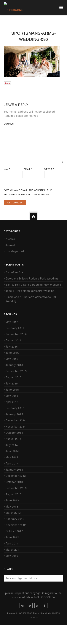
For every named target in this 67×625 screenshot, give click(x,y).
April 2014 (12, 463)
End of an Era (14, 272)
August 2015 (14, 377)
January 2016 (14, 365)
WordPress (25, 613)
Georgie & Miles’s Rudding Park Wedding (32, 278)
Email (28, 168)
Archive (10, 239)
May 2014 (12, 457)
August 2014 (14, 439)
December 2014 (16, 420)
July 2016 (12, 346)
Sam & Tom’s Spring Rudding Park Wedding (33, 284)
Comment (10, 123)
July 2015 (12, 383)
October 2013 (14, 482)
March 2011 (13, 549)
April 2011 (12, 543)
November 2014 (16, 426)
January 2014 (14, 469)
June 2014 (12, 451)
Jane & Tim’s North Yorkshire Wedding (30, 291)
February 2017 (15, 328)
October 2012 (14, 531)
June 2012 (12, 537)
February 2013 (15, 519)
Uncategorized (15, 251)
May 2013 (12, 506)
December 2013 (16, 476)
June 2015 (12, 389)
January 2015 (14, 414)
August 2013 (14, 494)
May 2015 (12, 396)
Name (7, 168)
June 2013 (12, 500)
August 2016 (14, 340)
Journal (10, 245)
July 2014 (12, 445)
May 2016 (12, 359)
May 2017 (12, 322)
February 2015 (15, 408)
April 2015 (12, 402)
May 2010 (12, 556)
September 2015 (16, 371)
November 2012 (16, 525)
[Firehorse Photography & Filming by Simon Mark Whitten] (18, 7)
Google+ (48, 597)
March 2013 (13, 512)
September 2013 (16, 488)
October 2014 (14, 432)
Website (49, 168)
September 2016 (16, 334)
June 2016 (12, 352)
